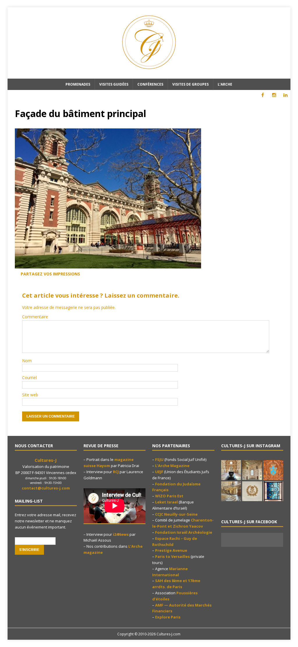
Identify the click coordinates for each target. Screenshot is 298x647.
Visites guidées (113, 84)
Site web (30, 394)
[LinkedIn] (285, 95)
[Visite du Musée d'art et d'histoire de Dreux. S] (252, 491)
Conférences (150, 84)
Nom (27, 360)
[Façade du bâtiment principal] (108, 265)
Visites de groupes (190, 84)
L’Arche (225, 84)
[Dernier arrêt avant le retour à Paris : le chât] (231, 470)
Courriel (29, 377)
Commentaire (35, 316)
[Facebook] (263, 95)
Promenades (77, 84)
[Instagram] (274, 95)
